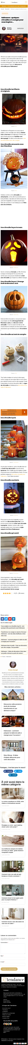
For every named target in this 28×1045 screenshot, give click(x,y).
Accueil (2, 9)
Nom (2, 956)
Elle (16, 126)
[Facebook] (2, 619)
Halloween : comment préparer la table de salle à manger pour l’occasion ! (13, 733)
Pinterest (16, 515)
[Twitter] (6, 619)
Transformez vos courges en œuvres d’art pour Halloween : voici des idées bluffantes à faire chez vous (13, 633)
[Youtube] (10, 619)
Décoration (7, 9)
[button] (26, 2)
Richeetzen (15, 573)
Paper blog (16, 314)
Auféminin (16, 267)
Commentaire (4, 942)
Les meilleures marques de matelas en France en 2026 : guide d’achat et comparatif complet (12, 850)
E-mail (3, 962)
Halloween (8, 656)
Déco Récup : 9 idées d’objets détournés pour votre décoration (12, 757)
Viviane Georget (13, 670)
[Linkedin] (13, 619)
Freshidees (15, 462)
